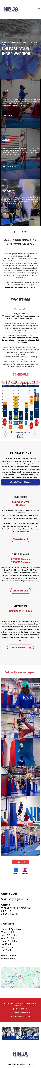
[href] (20, 977)
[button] (39, 9)
